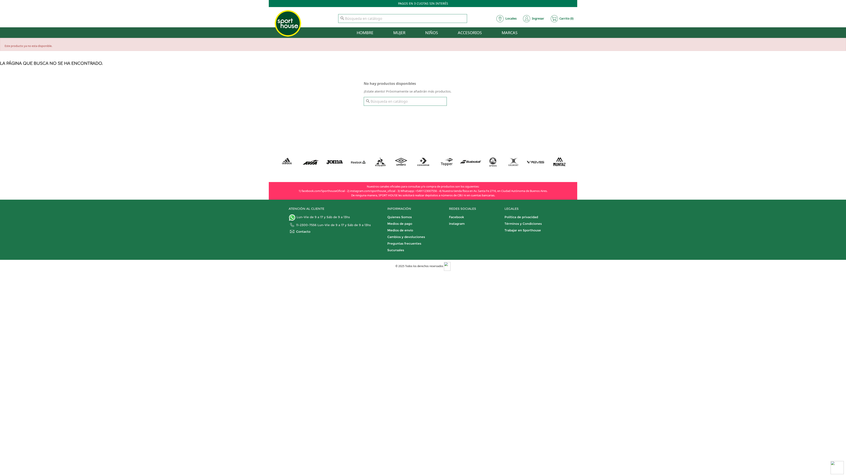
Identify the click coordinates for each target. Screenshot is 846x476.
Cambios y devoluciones (406, 237)
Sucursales (395, 250)
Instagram (457, 224)
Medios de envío (400, 230)
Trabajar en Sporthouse (523, 230)
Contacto (303, 232)
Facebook (456, 217)
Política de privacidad (521, 217)
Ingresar (538, 18)
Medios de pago (399, 224)
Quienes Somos (399, 217)
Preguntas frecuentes (404, 243)
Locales (511, 18)
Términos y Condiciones (523, 224)
